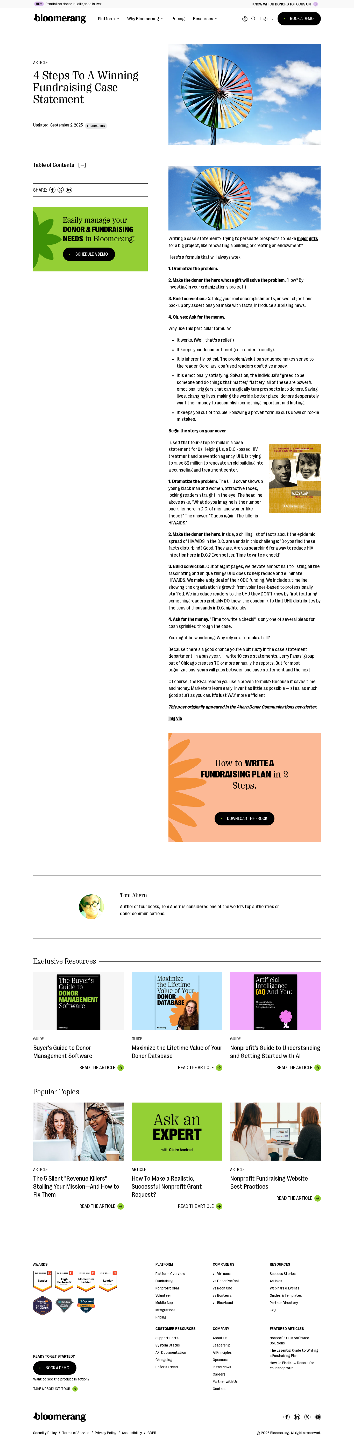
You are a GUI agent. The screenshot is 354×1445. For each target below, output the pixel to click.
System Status (167, 1345)
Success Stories (283, 1274)
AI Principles (222, 1352)
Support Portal (167, 1338)
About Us (220, 1338)
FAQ (273, 1310)
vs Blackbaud (223, 1303)
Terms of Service (75, 1433)
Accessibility (132, 1433)
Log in (265, 19)
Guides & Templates (286, 1295)
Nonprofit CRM (167, 1288)
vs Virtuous (222, 1274)
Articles (276, 1281)
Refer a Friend (166, 1367)
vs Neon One (222, 1288)
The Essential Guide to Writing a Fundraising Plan (294, 1353)
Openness (221, 1360)
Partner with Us (225, 1381)
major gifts (307, 238)
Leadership (221, 1345)
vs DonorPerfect (226, 1281)
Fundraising (164, 1281)
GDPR (151, 1433)
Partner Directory (284, 1303)
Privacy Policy (105, 1433)
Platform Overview (170, 1274)
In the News (222, 1367)
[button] (108, 19)
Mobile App (164, 1303)
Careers (219, 1374)
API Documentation (170, 1352)
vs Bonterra (222, 1295)
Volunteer (163, 1295)
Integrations (165, 1310)
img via (175, 718)
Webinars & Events (284, 1288)
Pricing (178, 18)
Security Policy (45, 1433)
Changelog (163, 1360)
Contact (219, 1389)
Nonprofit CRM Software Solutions (289, 1340)
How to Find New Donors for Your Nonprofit (292, 1365)
